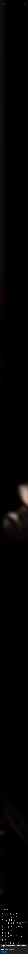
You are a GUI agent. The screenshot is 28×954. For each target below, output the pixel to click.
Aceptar (4, 951)
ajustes (11, 949)
